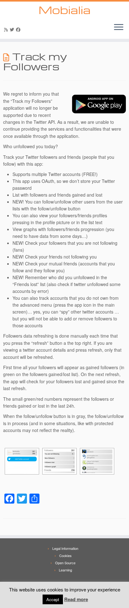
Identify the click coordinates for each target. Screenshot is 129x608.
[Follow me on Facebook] (19, 29)
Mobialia (64, 9)
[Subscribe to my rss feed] (7, 29)
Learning (65, 569)
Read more (76, 599)
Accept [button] (52, 599)
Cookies (65, 555)
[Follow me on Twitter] (13, 29)
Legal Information (65, 548)
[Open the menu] (118, 27)
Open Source (65, 562)
